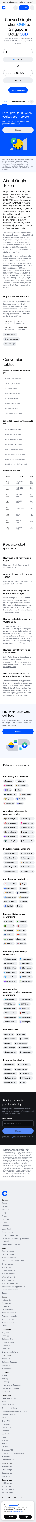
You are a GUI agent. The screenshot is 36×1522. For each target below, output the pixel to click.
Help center (7, 1300)
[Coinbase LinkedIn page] (9, 1497)
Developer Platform (10, 1398)
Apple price (6, 1486)
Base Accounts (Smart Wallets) (14, 1411)
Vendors (5, 1226)
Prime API (6, 1456)
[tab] (4, 101)
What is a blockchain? (10, 1283)
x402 (4, 1418)
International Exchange (11, 1385)
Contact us (6, 1303)
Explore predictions (10, 1352)
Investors (6, 1222)
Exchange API (7, 1450)
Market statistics (9, 1258)
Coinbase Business (9, 1362)
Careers (5, 1206)
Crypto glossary (8, 1270)
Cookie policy (7, 1232)
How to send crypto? (10, 1290)
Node (4, 1437)
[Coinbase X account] (2, 1497)
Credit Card (6, 1345)
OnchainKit (6, 1427)
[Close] (30, 1505)
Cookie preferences (10, 1235)
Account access (8, 1319)
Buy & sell (6, 1333)
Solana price (7, 1473)
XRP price (6, 1476)
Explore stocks (8, 1254)
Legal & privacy (8, 1229)
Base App (5, 1336)
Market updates (8, 1274)
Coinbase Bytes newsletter (13, 1261)
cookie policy (13, 1505)
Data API (5, 1431)
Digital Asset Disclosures (12, 1244)
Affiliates (6, 1210)
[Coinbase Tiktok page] (21, 1497)
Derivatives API (8, 1460)
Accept (25, 1517)
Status (4, 1326)
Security (5, 1219)
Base (4, 1402)
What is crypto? (8, 1280)
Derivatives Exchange (10, 1388)
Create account (8, 1306)
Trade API (6, 1421)
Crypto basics (7, 1264)
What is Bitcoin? (8, 1277)
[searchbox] (18, 80)
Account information (10, 1313)
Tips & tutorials (8, 1267)
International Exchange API (13, 1453)
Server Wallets (8, 1405)
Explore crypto (8, 1251)
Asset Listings (7, 1359)
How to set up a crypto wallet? (14, 1287)
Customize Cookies (16, 1511)
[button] (32, 7)
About (4, 1203)
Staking (5, 1379)
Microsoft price (8, 1490)
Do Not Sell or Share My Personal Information (15, 1240)
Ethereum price (8, 1470)
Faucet (5, 1447)
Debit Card (6, 1349)
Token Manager (8, 1368)
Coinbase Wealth (9, 1342)
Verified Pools (8, 1391)
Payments (6, 1365)
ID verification (7, 1310)
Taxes (4, 1293)
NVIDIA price (7, 1483)
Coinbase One (7, 1339)
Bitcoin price (7, 1467)
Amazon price (7, 1493)
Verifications (7, 1434)
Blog (4, 1213)
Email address (7, 1118)
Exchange (6, 1382)
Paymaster (6, 1424)
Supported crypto (9, 1323)
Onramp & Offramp (9, 1414)
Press (4, 1216)
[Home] (4, 7)
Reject (10, 1517)
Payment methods (9, 1316)
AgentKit (5, 1440)
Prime (4, 1375)
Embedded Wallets (9, 1408)
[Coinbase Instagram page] (15, 1497)
